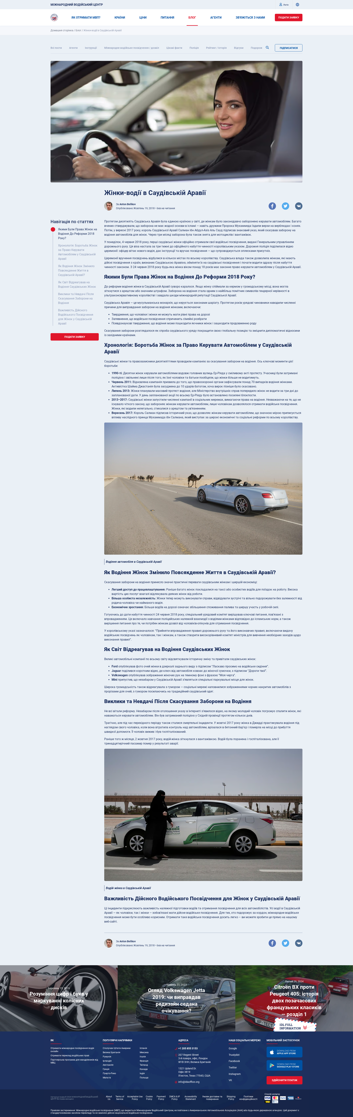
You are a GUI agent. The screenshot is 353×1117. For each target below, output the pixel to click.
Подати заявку (288, 17)
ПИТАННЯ (167, 17)
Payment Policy (161, 1097)
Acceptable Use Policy (134, 1097)
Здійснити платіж (284, 1080)
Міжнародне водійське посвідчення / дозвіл (131, 47)
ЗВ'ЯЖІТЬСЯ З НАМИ (250, 17)
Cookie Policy (149, 1097)
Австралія (108, 1065)
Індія (142, 1073)
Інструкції (91, 47)
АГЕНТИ (216, 17)
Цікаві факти (174, 47)
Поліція (194, 47)
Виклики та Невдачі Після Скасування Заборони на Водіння (76, 298)
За (126, 204)
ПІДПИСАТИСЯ (289, 48)
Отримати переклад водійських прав (70, 1055)
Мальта (107, 1077)
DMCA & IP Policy (174, 1097)
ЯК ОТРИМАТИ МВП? (86, 17)
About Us (109, 1097)
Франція (144, 1061)
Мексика (144, 1052)
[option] (59, 998)
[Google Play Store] (285, 1065)
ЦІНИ (143, 17)
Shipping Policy (231, 1097)
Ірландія (107, 1061)
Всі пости (56, 47)
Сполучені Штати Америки (117, 1048)
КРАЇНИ (120, 17)
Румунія (107, 1056)
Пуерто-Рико (109, 1073)
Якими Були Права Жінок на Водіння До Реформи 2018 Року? (77, 234)
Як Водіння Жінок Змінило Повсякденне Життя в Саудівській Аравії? (76, 270)
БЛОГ (192, 17)
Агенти (73, 47)
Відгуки (238, 47)
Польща (144, 1077)
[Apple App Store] (285, 1052)
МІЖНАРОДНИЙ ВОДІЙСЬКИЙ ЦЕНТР (77, 4)
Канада (144, 1069)
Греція (106, 1069)
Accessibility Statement (191, 1097)
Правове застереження (63, 1110)
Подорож (256, 47)
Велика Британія (111, 1052)
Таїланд (144, 1065)
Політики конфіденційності (248, 1097)
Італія (143, 1056)
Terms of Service (119, 1097)
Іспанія (143, 1048)
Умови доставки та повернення (212, 1097)
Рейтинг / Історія (216, 47)
